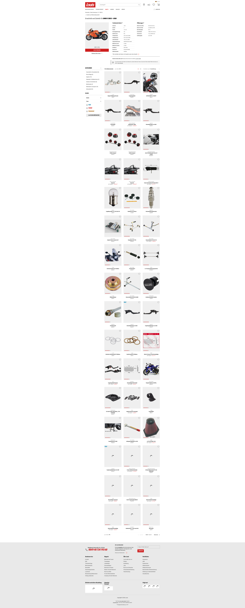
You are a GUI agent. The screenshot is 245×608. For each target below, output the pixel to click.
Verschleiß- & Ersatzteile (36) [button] (92, 72)
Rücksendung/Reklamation (91, 573)
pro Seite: (117, 69)
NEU (90, 104)
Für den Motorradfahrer (109, 573)
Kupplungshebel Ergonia (113, 382)
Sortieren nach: (146, 69)
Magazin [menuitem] (118, 9)
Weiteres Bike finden (96, 53)
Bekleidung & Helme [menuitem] (89, 9)
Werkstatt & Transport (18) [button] (92, 86)
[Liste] (140, 69)
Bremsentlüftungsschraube (151, 211)
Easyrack (113, 182)
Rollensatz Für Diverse (132, 211)
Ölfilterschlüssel (113, 297)
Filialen (125, 561)
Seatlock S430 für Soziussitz (132, 411)
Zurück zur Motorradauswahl (92, 14)
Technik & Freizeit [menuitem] (99, 9)
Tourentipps (107, 561)
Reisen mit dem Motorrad (110, 569)
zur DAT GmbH (138, 58)
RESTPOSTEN (91, 111)
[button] (157, 1)
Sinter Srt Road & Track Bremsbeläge (151, 354)
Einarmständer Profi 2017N (151, 240)
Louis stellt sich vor (127, 559)
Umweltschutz (146, 573)
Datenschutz (145, 563)
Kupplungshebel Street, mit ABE (113, 469)
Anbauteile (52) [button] (89, 89)
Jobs (124, 565)
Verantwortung (126, 571)
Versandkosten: (115, 602)
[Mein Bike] (149, 5)
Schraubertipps (107, 565)
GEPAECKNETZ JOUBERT (151, 95)
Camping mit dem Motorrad (110, 575)
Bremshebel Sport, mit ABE (151, 124)
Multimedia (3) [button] (89, 84)
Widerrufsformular (147, 567)
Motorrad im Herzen (108, 567)
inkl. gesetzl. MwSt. (123, 601)
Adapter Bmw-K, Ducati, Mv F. (113, 240)
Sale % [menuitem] (106, 9)
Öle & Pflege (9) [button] (89, 74)
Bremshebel (113, 124)
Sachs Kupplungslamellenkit (132, 499)
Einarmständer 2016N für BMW (132, 297)
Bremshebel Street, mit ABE (132, 325)
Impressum (145, 559)
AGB (144, 561)
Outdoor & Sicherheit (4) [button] (91, 81)
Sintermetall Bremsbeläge (151, 499)
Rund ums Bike (107, 571)
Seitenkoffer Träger (132, 124)
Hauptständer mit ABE (112, 441)
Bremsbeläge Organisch (113, 499)
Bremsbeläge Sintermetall (132, 382)
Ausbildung (126, 563)
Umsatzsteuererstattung (128, 569)
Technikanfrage (88, 563)
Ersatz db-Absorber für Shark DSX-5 (151, 182)
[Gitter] (138, 68)
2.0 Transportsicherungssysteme (151, 268)
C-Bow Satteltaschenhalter (132, 469)
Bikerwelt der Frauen (108, 559)
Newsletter (87, 567)
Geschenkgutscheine (89, 569)
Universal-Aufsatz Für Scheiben (113, 268)
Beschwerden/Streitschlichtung (150, 569)
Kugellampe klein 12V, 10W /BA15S (113, 211)
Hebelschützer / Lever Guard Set (132, 528)
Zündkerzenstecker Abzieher (151, 297)
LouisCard (87, 571)
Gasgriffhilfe (151, 411)
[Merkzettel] (153, 5)
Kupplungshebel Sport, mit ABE (151, 325)
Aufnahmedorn (132, 268)
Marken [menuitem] (112, 9)
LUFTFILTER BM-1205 (151, 441)
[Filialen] (144, 5)
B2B (86, 561)
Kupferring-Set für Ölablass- (132, 354)
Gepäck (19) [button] (89, 77)
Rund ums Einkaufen (128, 567)
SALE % (90, 107)
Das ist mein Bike (96, 50)
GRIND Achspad (113, 153)
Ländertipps (107, 563)
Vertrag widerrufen (89, 575)
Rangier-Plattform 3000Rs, (151, 382)
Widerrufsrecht (146, 565)
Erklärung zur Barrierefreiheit (149, 571)
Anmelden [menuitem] (157, 9)
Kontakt (87, 559)
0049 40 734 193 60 (97, 549)
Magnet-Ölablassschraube (113, 95)
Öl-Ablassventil (113, 325)
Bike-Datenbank (88, 565)
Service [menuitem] (123, 9)
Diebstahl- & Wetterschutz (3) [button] (92, 79)
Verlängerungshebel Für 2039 (132, 441)
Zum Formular (120, 63)
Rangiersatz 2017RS (132, 240)
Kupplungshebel (132, 95)
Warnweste (151, 528)
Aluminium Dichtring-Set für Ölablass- (113, 354)
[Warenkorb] (158, 5)
